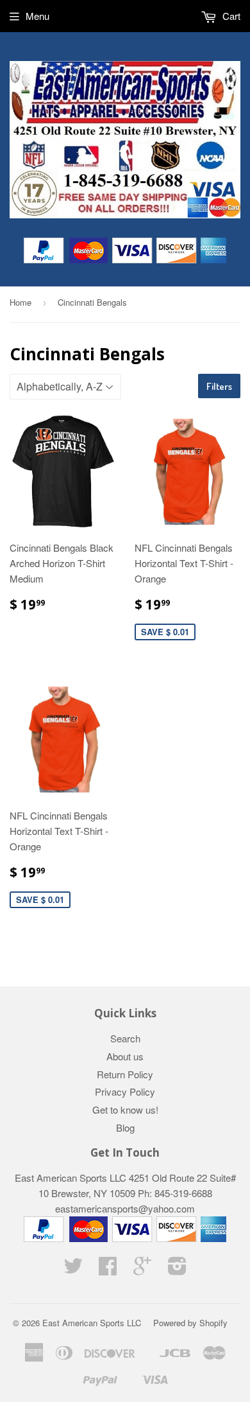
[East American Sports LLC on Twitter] (73, 1269)
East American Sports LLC (91, 1323)
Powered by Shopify (190, 1323)
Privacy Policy (125, 1091)
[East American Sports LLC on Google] (142, 1269)
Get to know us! (125, 1109)
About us (125, 1056)
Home (20, 302)
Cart (230, 15)
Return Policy (125, 1074)
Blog (125, 1127)
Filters (219, 386)
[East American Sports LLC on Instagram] (177, 1269)
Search (125, 1038)
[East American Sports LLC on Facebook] (107, 1269)
